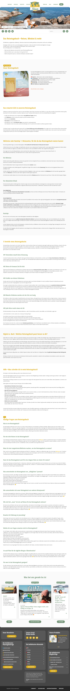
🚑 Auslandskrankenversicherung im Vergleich (11, 657)
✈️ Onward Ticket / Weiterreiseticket (55, 662)
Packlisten (28, 4)
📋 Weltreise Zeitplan (6, 650)
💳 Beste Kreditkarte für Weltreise (8, 654)
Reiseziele (16, 4)
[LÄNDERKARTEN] (53, 638)
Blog (50, 4)
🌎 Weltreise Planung (6, 648)
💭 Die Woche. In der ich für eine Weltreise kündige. (56, 667)
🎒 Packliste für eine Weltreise (8, 659)
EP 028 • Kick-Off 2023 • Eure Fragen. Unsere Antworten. (60, 599)
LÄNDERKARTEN (62, 635)
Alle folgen (61, 621)
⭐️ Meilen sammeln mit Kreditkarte (55, 659)
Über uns (45, 4)
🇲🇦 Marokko (28, 652)
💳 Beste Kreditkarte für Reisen (54, 657)
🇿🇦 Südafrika (28, 659)
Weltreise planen (7, 667)
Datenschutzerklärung (52, 688)
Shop (61, 4)
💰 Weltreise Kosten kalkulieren (8, 652)
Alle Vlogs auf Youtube (35, 621)
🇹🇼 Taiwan (28, 661)
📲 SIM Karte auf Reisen (53, 664)
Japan (9, 621)
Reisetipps (22, 4)
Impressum (61, 688)
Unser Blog (53, 671)
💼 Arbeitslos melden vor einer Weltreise (10, 661)
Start (4, 27)
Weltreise (10, 4)
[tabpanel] (58, 639)
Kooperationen (41, 688)
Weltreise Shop (9, 27)
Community (55, 4)
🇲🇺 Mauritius (28, 654)
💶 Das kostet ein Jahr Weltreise (8, 664)
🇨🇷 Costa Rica (28, 650)
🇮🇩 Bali (27, 647)
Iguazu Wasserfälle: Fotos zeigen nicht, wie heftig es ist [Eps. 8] (34, 607)
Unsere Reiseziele (31, 666)
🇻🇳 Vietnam (28, 663)
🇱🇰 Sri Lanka (28, 657)
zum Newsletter (12, 636)
